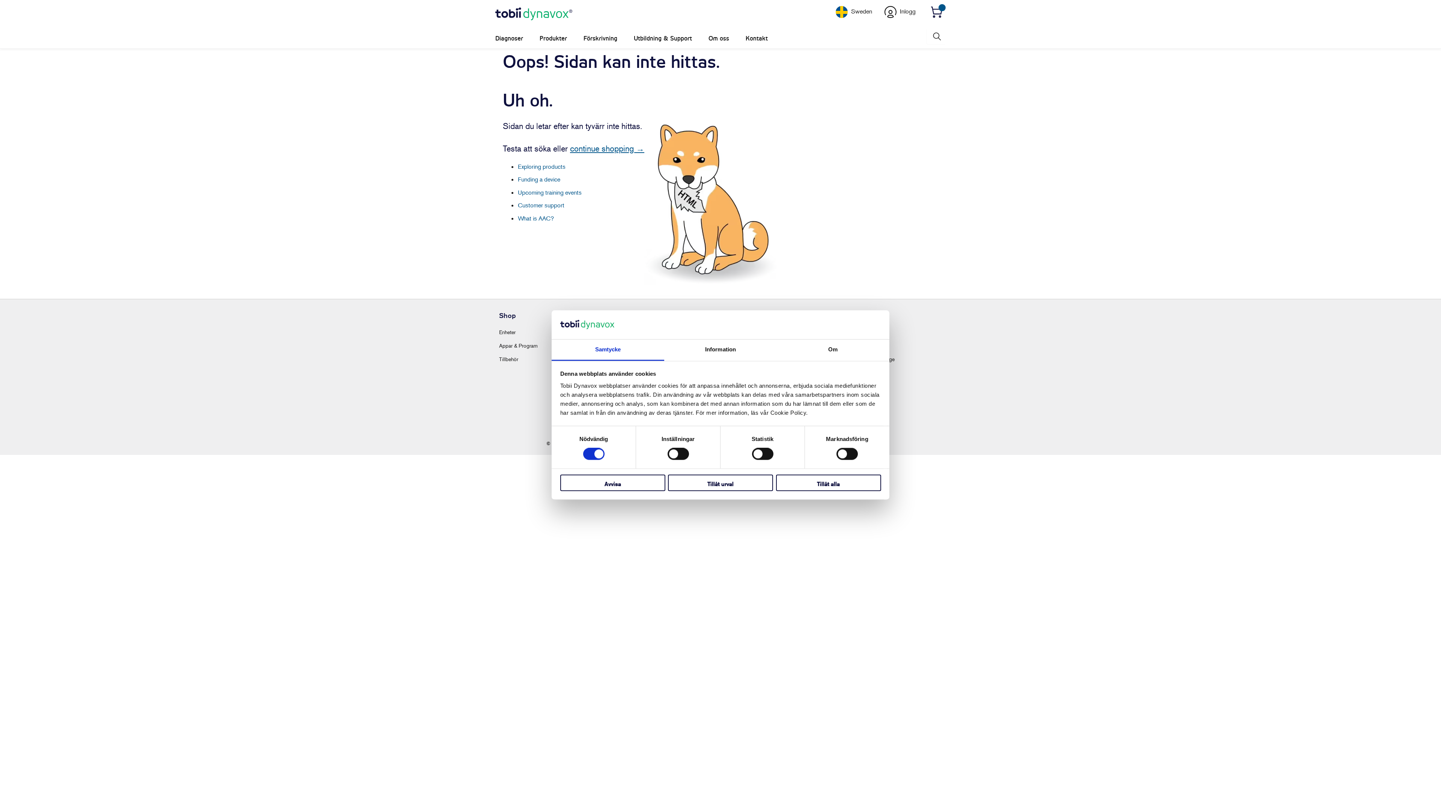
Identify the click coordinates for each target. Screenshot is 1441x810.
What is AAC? (536, 218)
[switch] (678, 454)
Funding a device (539, 179)
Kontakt (757, 38)
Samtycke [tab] (608, 349)
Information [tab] (720, 349)
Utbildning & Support (663, 38)
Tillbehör (508, 359)
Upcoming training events (550, 192)
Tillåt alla (828, 484)
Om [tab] (833, 349)
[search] (936, 36)
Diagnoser (509, 38)
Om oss (718, 38)
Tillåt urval (720, 484)
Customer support (541, 205)
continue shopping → (607, 148)
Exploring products (542, 166)
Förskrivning (600, 38)
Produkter (553, 38)
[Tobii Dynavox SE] (533, 14)
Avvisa (613, 484)
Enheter (507, 332)
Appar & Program (518, 345)
